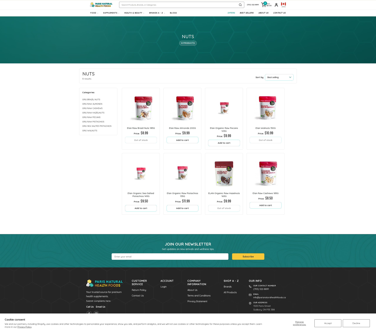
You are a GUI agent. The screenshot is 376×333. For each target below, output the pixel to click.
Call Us (90, 306)
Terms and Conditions (199, 295)
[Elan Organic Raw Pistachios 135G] (182, 172)
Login (164, 286)
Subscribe (248, 256)
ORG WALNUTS (89, 130)
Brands (228, 286)
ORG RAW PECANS (91, 117)
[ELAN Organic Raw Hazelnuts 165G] (224, 172)
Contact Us (279, 13)
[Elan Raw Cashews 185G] (265, 172)
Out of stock (141, 140)
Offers (231, 13)
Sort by (259, 77)
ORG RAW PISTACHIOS (93, 121)
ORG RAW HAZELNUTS (93, 112)
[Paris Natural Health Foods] (101, 4)
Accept (328, 323)
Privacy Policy (24, 326)
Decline (356, 323)
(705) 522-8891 (261, 289)
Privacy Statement (197, 301)
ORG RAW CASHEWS (92, 108)
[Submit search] (240, 4)
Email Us (100, 306)
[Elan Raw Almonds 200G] (182, 107)
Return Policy (139, 290)
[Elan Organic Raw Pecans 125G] (224, 107)
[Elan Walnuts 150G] (265, 107)
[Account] (276, 4)
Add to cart (182, 140)
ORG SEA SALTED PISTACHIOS (96, 126)
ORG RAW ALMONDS (92, 103)
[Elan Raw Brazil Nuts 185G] (141, 107)
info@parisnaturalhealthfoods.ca (269, 297)
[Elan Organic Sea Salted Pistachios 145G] (141, 172)
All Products (230, 292)
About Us (263, 13)
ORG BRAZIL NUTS (91, 99)
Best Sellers (247, 13)
